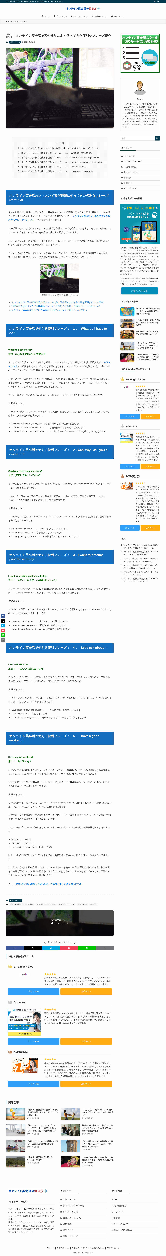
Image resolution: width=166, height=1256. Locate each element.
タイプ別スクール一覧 (133, 161)
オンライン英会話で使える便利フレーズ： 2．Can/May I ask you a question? (60, 157)
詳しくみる (34, 991)
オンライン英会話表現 (66, 904)
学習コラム (128, 183)
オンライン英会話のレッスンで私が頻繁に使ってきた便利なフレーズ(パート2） (60, 148)
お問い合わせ (114, 1248)
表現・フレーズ (15, 42)
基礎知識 (127, 178)
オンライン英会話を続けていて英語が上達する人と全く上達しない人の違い (49, 310)
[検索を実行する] (157, 138)
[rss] (154, 1)
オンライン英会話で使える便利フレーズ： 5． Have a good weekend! (57, 171)
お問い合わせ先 (119, 1206)
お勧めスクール (98, 1248)
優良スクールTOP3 (131, 172)
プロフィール (118, 1212)
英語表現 (93, 904)
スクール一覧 (129, 156)
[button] (15, 948)
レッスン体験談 (130, 167)
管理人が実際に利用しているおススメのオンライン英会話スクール (48, 884)
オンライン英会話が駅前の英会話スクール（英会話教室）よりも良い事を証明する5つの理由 (57, 302)
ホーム (51, 1248)
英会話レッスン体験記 (122, 1230)
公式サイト (86, 991)
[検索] (158, 1)
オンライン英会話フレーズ (46, 904)
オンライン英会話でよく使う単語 (21, 904)
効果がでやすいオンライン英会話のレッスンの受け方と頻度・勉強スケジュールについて (56, 306)
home (114, 1199)
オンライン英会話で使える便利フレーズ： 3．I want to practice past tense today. (62, 162)
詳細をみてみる (139, 291)
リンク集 (116, 1218)
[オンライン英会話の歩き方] (83, 8)
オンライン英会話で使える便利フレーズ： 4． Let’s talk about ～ (55, 167)
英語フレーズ (82, 904)
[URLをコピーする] (105, 948)
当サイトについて (120, 1224)
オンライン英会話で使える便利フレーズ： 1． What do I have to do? (56, 153)
